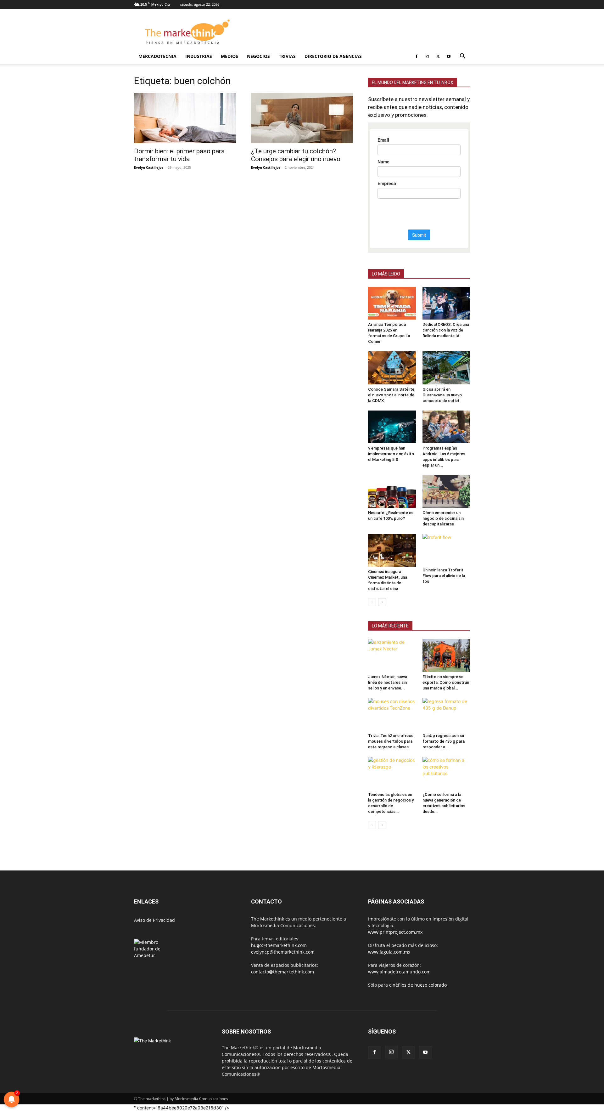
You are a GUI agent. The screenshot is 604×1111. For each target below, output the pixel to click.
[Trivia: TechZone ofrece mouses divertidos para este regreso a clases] (392, 714)
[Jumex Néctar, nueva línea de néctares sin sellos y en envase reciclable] (392, 655)
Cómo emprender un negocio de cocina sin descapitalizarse (443, 518)
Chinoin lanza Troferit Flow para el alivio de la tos (443, 576)
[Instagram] (427, 56)
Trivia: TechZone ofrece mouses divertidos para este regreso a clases (390, 741)
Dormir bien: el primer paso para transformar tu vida (179, 155)
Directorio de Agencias (333, 56)
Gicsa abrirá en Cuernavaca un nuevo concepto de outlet (442, 395)
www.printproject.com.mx (395, 932)
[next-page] (382, 602)
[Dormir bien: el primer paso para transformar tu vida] (185, 118)
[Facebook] (416, 56)
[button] (462, 57)
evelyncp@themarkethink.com (283, 952)
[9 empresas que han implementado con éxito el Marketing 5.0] (392, 427)
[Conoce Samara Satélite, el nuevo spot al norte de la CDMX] (392, 367)
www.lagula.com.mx (389, 952)
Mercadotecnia (157, 56)
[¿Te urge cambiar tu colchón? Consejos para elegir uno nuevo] (302, 118)
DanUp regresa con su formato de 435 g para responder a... (443, 741)
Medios (229, 56)
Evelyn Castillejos (148, 167)
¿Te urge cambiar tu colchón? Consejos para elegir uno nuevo (295, 155)
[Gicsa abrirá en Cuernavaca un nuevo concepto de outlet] (446, 367)
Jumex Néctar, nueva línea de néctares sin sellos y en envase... (387, 682)
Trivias (287, 56)
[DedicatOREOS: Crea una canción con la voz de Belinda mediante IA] (446, 303)
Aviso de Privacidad (154, 920)
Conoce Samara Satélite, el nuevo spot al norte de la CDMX (391, 395)
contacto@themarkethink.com (282, 972)
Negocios (258, 56)
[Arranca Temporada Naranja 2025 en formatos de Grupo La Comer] (392, 303)
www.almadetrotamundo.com (399, 972)
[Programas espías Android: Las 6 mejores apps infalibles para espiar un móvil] (446, 427)
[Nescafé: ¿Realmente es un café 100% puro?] (392, 491)
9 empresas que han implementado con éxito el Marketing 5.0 (391, 454)
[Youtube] (448, 56)
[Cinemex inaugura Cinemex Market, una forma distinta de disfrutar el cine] (392, 550)
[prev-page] (372, 602)
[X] (438, 56)
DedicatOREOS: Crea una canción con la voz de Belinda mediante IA (445, 330)
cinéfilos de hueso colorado (418, 985)
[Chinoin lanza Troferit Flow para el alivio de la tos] (446, 549)
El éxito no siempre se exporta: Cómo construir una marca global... (445, 682)
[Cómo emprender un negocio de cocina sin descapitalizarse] (446, 491)
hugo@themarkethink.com (279, 945)
